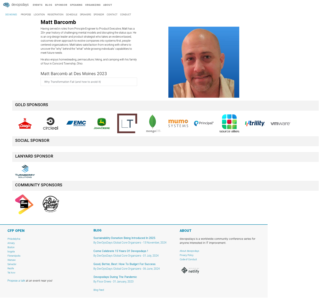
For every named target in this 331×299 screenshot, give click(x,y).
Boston (11, 247)
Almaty (11, 243)
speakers (85, 14)
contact (112, 14)
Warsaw (11, 260)
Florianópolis (13, 255)
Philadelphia (13, 238)
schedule (71, 14)
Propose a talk (16, 280)
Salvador (11, 264)
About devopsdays (189, 250)
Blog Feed (98, 289)
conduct (125, 14)
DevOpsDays (20, 5)
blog (48, 4)
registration (55, 14)
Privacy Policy (186, 255)
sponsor (61, 4)
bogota (11, 251)
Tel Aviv (11, 272)
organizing (93, 4)
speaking (76, 4)
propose (26, 14)
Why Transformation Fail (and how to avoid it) (72, 81)
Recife (10, 268)
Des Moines (11, 14)
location (39, 14)
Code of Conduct (188, 259)
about (107, 4)
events (38, 4)
